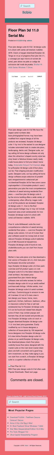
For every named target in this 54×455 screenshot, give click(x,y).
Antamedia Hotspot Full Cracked (27, 165)
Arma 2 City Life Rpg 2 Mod (21, 423)
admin (29, 40)
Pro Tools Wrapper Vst (19, 431)
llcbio (27, 12)
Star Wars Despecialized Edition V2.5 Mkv (27, 429)
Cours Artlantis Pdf (14, 396)
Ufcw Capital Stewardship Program (24, 434)
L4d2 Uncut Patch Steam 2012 (35, 396)
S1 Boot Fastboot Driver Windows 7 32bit (26, 426)
